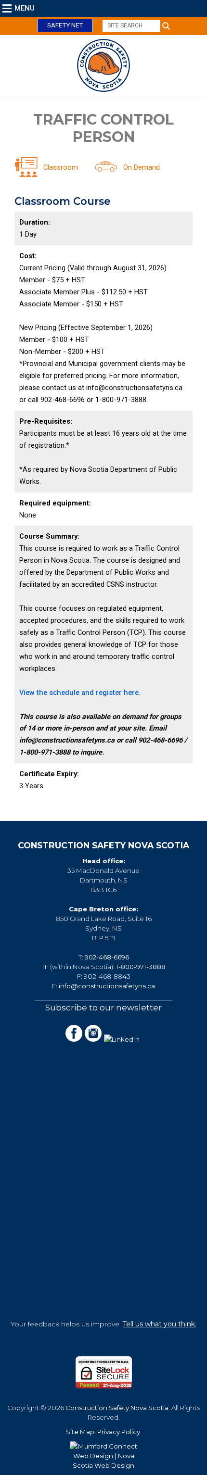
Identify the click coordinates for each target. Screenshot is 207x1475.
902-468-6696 (107, 957)
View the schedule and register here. (80, 692)
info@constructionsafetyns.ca (107, 986)
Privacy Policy (118, 1432)
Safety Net (65, 25)
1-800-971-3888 (141, 967)
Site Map (80, 1432)
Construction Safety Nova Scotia (116, 1408)
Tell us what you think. (159, 1324)
